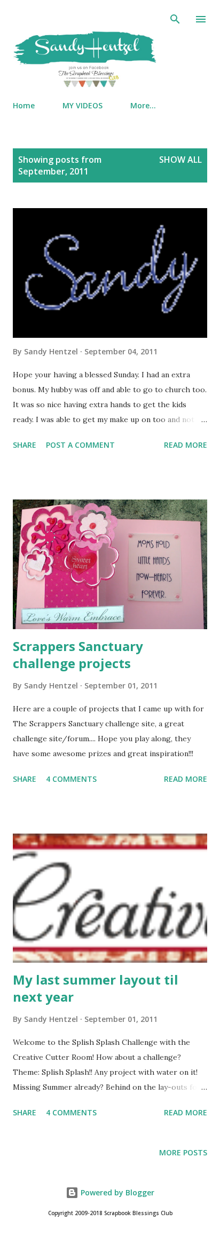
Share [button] (24, 445)
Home (24, 105)
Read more (185, 445)
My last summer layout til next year (95, 988)
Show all (180, 159)
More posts (183, 1152)
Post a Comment (80, 445)
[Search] (175, 19)
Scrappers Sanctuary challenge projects (78, 654)
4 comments (71, 779)
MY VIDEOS (82, 105)
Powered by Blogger (116, 1192)
